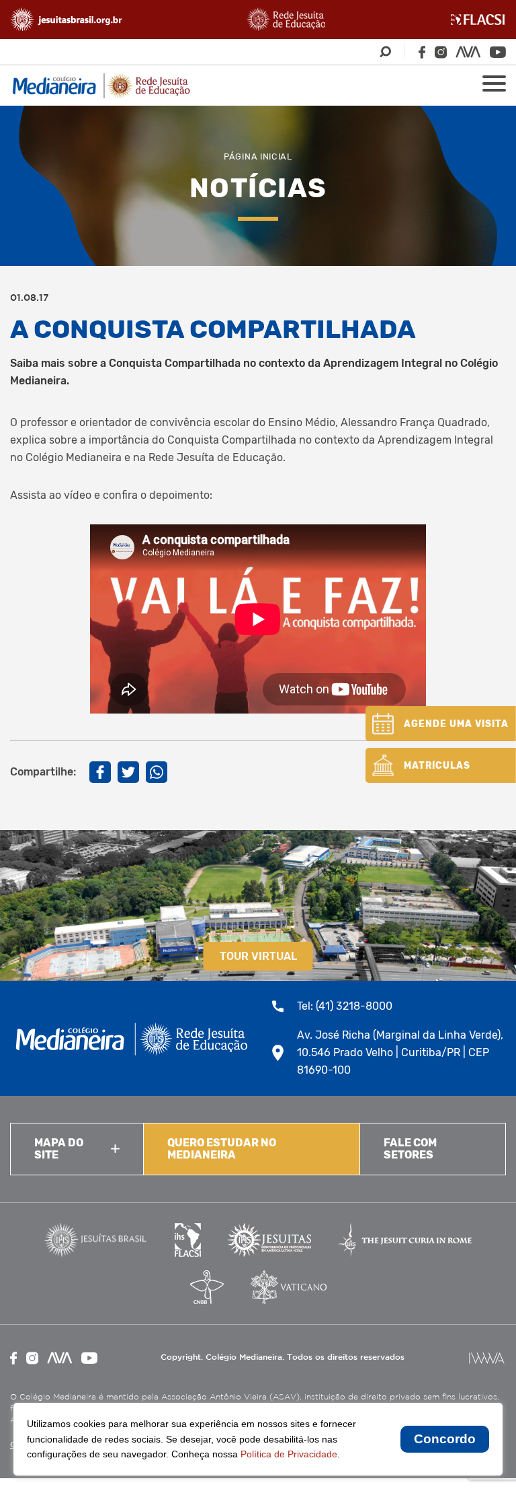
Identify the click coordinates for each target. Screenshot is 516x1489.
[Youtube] (498, 52)
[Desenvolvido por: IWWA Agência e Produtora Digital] (487, 1358)
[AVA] (468, 52)
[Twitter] (128, 772)
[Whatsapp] (156, 772)
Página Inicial (258, 156)
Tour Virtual (258, 956)
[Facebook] (422, 52)
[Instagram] (441, 52)
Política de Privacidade (289, 1454)
